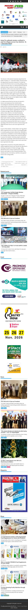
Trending (6, 199)
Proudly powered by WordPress (8, 606)
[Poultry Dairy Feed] (2, 27)
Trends (8, 466)
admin (5, 47)
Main (2, 157)
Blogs (2, 543)
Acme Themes (14, 607)
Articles (2, 568)
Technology (6, 595)
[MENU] (27, 27)
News (5, 225)
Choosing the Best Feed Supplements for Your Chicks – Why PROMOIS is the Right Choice (7, 164)
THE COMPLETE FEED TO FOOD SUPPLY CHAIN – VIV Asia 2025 (21, 163)
